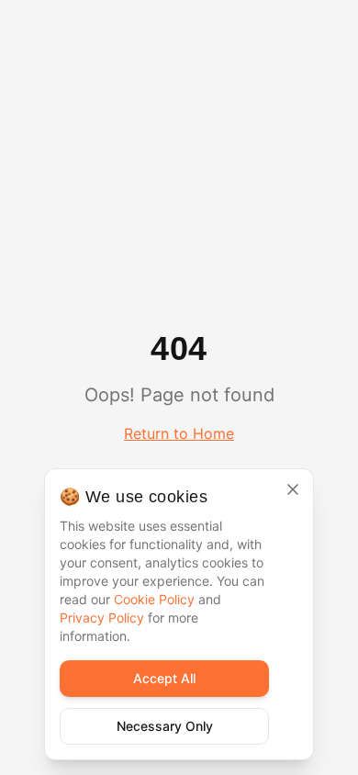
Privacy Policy (102, 617)
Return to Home (179, 433)
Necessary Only (165, 726)
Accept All (164, 678)
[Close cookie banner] (293, 489)
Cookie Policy (154, 599)
